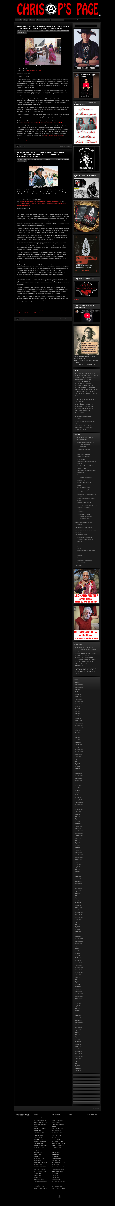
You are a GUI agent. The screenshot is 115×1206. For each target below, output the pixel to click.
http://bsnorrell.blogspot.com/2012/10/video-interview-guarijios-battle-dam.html (41, 123)
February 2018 (78, 879)
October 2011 (78, 1054)
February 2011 (78, 1070)
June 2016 (77, 924)
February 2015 (78, 960)
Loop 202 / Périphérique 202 (84, 482)
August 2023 (78, 730)
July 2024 (77, 708)
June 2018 (77, 869)
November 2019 (79, 833)
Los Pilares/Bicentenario (28, 312)
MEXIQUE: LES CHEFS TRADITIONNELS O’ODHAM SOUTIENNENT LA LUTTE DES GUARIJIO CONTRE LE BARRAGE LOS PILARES (41, 155)
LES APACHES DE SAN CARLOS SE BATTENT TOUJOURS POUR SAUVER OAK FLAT (85, 649)
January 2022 (78, 773)
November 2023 (79, 725)
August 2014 (78, 975)
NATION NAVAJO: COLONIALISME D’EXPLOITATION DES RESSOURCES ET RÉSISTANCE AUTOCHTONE (86, 408)
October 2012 (78, 1027)
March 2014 (78, 986)
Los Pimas (45, 138)
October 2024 (78, 704)
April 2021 (77, 792)
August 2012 (78, 1030)
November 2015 (79, 941)
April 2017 (77, 900)
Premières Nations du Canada (84, 502)
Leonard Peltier (81, 480)
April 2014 (77, 984)
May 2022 (77, 764)
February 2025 (78, 694)
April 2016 (77, 929)
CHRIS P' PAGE (22, 1115)
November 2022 (79, 752)
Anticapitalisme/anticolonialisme (85, 537)
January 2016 (78, 936)
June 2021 (77, 788)
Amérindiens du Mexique (33, 30)
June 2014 (77, 979)
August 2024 (78, 706)
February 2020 (78, 826)
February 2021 (78, 797)
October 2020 (78, 807)
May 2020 (77, 819)
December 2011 (79, 1049)
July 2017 (77, 893)
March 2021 (78, 795)
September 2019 (79, 835)
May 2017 (77, 898)
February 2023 (78, 744)
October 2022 (78, 754)
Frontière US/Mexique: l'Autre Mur (85, 466)
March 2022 (78, 768)
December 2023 (79, 723)
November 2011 (79, 1051)
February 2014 (78, 989)
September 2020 (79, 809)
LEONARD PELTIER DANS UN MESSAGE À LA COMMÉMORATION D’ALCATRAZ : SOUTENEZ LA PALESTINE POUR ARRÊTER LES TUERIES (86, 660)
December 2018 (79, 855)
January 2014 (78, 991)
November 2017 (79, 886)
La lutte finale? (81, 553)
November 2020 (79, 804)
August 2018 (78, 864)
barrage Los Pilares (27, 138)
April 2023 (77, 740)
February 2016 (78, 934)
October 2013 (78, 998)
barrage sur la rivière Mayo (51, 311)
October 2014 (78, 970)
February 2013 (78, 1018)
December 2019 (79, 831)
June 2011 (77, 1063)
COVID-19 (79, 548)
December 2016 (79, 910)
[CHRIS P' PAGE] (57, 16)
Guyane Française (81, 468)
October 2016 (78, 915)
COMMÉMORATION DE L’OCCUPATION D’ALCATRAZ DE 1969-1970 (85, 654)
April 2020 (77, 821)
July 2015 (77, 948)
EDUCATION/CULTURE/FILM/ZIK (83, 527)
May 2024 (77, 713)
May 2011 (77, 1066)
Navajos (79, 485)
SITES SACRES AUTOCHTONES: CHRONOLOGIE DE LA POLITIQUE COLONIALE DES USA (84, 427)
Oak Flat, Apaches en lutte (83, 487)
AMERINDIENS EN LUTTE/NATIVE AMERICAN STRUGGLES (54, 30)
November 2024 (79, 701)
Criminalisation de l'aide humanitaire (86, 550)
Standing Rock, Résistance (86, 477)
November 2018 (79, 857)
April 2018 (77, 874)
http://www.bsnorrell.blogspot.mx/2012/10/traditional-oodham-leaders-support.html (41, 201)
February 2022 (78, 771)
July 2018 (77, 867)
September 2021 (79, 783)
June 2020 (77, 816)
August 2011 (78, 1058)
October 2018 (78, 859)
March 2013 (78, 1015)
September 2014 (79, 972)
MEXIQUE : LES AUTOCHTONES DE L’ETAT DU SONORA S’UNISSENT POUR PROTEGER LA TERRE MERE (43, 27)
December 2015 (79, 939)
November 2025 (79, 687)
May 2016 (77, 927)
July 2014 (77, 977)
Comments (22, 146)
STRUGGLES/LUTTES (81, 535)
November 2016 (79, 912)
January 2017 (78, 907)
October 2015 (78, 943)
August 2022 (78, 756)
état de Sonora (35, 138)
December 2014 (79, 965)
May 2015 (77, 953)
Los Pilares (19, 312)
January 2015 (78, 963)
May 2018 (77, 871)
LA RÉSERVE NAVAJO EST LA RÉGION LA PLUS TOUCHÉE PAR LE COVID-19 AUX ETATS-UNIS (85, 400)
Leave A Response (65, 146)
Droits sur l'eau (20, 32)
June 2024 (77, 711)
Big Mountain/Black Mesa (83, 454)
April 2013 (77, 1013)
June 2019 (77, 840)
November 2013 (79, 996)
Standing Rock (78, 532)
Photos (32, 20)
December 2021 (79, 776)
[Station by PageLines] (59, 1197)
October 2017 (78, 888)
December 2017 (79, 883)
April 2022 (77, 766)
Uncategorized (78, 565)
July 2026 (77, 682)
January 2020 (78, 828)
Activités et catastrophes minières (85, 442)
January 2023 (78, 747)
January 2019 (78, 852)
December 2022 (79, 749)
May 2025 (77, 689)
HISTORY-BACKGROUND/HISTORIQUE (85, 530)
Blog (25, 20)
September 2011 (79, 1056)
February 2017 (78, 905)
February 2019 (78, 850)
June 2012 (77, 1034)
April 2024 (77, 716)
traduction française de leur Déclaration (53, 135)
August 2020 (78, 811)
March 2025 (78, 692)
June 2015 (77, 951)
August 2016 (78, 919)
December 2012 (79, 1022)
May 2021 (77, 790)
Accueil (19, 20)
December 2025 (79, 684)
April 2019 (77, 845)
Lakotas (79, 475)
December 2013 (79, 994)
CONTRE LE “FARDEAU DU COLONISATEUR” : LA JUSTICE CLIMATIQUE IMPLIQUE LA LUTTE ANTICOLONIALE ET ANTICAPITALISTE (85, 384)
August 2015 (78, 946)
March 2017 (78, 903)
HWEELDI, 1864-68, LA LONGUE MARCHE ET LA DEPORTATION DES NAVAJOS (86, 390)
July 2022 (77, 759)
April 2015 (77, 955)
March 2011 (78, 1068)
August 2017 (78, 891)
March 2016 (78, 931)
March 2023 (78, 742)
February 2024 (78, 718)
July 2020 (77, 814)
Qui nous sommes (58, 20)
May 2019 (77, 843)
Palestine (79, 524)
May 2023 (77, 737)
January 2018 (78, 881)
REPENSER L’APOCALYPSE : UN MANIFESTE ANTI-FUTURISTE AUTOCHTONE (84, 417)
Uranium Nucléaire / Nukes (83, 514)
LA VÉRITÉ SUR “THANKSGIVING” (84, 404)
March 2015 (78, 958)
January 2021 (78, 800)
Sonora (22, 140)
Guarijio (40, 138)
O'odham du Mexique (52, 138)
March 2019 (78, 847)
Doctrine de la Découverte (83, 456)
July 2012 (77, 1032)
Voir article (76, 299)
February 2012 (78, 1044)
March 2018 (78, 876)
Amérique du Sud (81, 452)
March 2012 (78, 1042)
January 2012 (78, 1046)
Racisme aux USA (81, 558)
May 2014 (77, 982)
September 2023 (79, 728)
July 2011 (77, 1061)
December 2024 (79, 699)
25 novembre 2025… (80, 665)
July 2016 (77, 922)
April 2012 (77, 1039)
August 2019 (78, 838)
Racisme (79, 555)
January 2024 (78, 720)
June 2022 (77, 761)
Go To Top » (96, 1108)
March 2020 (78, 823)
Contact (47, 20)
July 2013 (77, 1006)
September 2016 (79, 917)
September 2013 (79, 1001)
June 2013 (77, 1008)
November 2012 (79, 1025)
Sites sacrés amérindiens (83, 507)
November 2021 (79, 778)
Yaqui (26, 140)
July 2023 (77, 732)
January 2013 (78, 1020)
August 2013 (78, 1003)
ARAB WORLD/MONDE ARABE (83, 522)
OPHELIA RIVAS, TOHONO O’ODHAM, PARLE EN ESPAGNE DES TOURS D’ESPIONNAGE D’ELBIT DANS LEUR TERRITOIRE (85, 670)
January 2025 (78, 696)
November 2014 (79, 967)
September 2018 (79, 862)
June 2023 (77, 735)
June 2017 (77, 895)
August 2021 (78, 785)
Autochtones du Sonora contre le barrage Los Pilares (34, 311)
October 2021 (78, 780)
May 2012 (77, 1037)
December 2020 (79, 802)
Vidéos (39, 20)
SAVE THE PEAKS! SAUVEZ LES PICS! (86, 505)
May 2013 (77, 1010)
